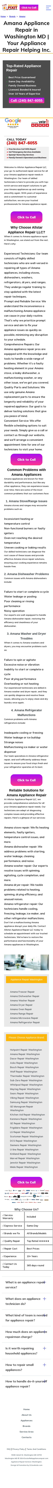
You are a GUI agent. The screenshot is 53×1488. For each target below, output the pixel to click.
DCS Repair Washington (23, 1140)
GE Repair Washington (22, 1123)
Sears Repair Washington (24, 1093)
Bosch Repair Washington (24, 1067)
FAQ (9, 1449)
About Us (27, 1414)
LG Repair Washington (22, 1132)
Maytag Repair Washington (25, 1089)
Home (3, 16)
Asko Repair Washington (24, 1062)
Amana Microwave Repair (24, 1018)
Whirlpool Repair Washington (26, 1084)
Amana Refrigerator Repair (25, 1022)
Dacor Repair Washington (24, 1058)
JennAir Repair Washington (25, 1162)
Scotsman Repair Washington (26, 1136)
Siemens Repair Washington (25, 1145)
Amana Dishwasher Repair (24, 996)
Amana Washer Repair (22, 1000)
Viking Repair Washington (24, 1097)
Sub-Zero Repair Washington (26, 1080)
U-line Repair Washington (24, 1149)
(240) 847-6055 (21, 142)
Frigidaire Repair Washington (26, 1127)
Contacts (27, 1437)
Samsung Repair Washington (26, 1102)
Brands (12, 16)
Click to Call (29, 7)
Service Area (26, 1431)
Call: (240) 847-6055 (26, 100)
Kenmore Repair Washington (26, 1119)
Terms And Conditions (36, 1449)
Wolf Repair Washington (23, 1071)
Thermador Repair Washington (27, 1076)
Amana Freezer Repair (22, 991)
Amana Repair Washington (25, 1054)
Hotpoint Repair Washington (26, 1049)
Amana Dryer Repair (21, 1004)
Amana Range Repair (21, 1013)
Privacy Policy (19, 1449)
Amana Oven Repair (21, 1009)
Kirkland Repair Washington (25, 1153)
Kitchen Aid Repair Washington (27, 1114)
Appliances (26, 1420)
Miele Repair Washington (24, 1167)
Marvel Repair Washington (25, 1158)
